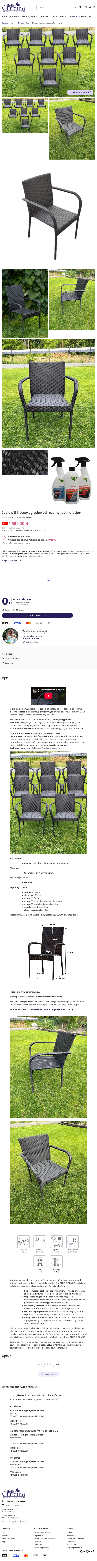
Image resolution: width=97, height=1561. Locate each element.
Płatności (38, 1544)
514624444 (15, 1448)
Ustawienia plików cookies (45, 1538)
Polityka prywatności (42, 1533)
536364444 (15, 1421)
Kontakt (5, 1536)
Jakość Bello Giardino (75, 1538)
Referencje (71, 1541)
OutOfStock (19, 23)
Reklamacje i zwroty (42, 1547)
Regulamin (38, 1536)
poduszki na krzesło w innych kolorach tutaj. (51, 1009)
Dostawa (37, 1541)
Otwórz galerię (82, 92)
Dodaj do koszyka (37, 615)
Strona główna (7, 23)
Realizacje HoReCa (74, 1547)
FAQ (3, 1533)
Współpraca (72, 1536)
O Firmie (70, 1533)
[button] (80, 7)
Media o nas (72, 1544)
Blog (3, 1541)
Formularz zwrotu (9, 1538)
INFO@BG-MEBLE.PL (19, 1423)
